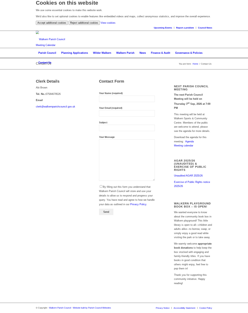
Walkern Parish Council (60, 308)
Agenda (189, 141)
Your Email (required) (110, 108)
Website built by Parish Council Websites (92, 308)
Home (195, 64)
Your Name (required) (111, 93)
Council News (205, 28)
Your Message (107, 137)
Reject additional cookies (84, 22)
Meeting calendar (183, 145)
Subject (103, 122)
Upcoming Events (163, 28)
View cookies (108, 22)
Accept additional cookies (51, 22)
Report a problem (185, 28)
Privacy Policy (138, 204)
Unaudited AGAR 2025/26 (188, 175)
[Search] (209, 62)
